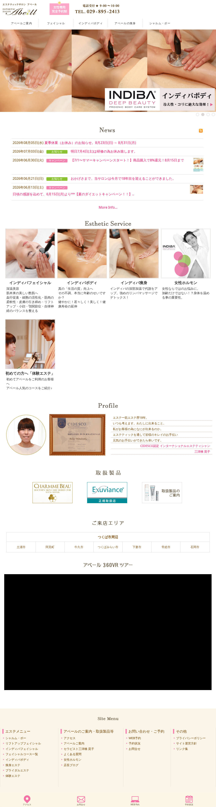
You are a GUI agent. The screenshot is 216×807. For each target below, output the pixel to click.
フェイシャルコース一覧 (21, 754)
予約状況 (189, 804)
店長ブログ (71, 765)
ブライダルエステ (17, 770)
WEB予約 (135, 804)
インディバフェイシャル (21, 749)
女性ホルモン (72, 759)
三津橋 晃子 (202, 451)
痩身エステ (12, 765)
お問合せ (81, 804)
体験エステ (12, 776)
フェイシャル (56, 23)
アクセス (27, 804)
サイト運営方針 (186, 743)
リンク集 (182, 749)
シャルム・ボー (159, 23)
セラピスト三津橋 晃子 (79, 749)
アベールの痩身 (125, 23)
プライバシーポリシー (191, 738)
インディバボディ (90, 23)
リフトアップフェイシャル (23, 743)
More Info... (108, 207)
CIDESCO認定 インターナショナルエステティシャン (175, 446)
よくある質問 (72, 754)
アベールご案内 (21, 23)
